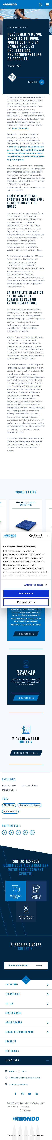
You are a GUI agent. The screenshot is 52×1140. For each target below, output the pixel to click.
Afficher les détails (33, 584)
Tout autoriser (26, 593)
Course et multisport (29, 805)
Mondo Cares (9, 790)
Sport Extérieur (29, 785)
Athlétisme (9, 805)
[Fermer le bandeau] (48, 536)
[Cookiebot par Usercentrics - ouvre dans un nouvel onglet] (31, 536)
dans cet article (20, 128)
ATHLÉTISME (9, 785)
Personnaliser (24, 602)
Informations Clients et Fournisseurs (25, 1106)
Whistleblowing (38, 1103)
